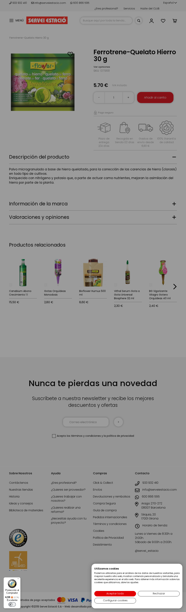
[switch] (12, 604)
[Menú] (18, 579)
